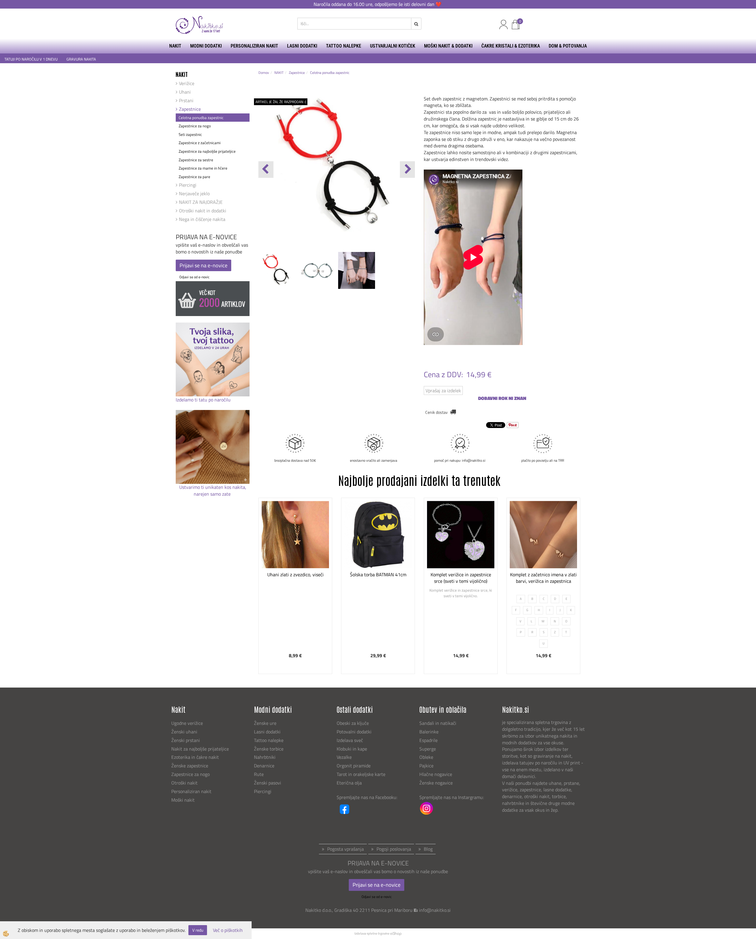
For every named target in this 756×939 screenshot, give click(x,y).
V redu (197, 930)
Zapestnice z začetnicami (200, 143)
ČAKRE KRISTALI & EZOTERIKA (510, 46)
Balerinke (429, 731)
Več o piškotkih (228, 930)
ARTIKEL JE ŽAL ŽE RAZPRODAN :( (280, 102)
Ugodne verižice (187, 723)
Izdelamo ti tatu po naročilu (204, 399)
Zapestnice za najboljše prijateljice (207, 151)
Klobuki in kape (352, 748)
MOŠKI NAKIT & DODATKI (448, 46)
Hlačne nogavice (435, 774)
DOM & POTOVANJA (568, 46)
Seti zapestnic (190, 134)
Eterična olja (349, 782)
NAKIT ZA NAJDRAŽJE (201, 202)
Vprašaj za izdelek (443, 390)
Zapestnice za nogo (195, 126)
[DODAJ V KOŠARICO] (295, 571)
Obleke (426, 757)
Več (295, 556)
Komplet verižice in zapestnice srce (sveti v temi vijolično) (461, 578)
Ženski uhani (184, 731)
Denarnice (264, 765)
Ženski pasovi (268, 782)
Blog (428, 848)
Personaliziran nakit (191, 791)
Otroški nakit (184, 782)
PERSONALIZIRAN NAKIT (254, 46)
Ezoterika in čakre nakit (195, 757)
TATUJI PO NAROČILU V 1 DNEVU (31, 59)
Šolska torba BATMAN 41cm (378, 574)
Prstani (186, 100)
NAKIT (175, 46)
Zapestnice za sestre (196, 160)
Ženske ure (266, 723)
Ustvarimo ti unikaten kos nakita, (212, 487)
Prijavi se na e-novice (203, 265)
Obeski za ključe (353, 723)
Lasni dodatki (267, 731)
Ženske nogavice (436, 782)
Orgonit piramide (354, 765)
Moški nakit (183, 799)
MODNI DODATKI (206, 46)
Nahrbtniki (265, 757)
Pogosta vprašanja (345, 848)
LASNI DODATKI (302, 46)
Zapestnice (190, 109)
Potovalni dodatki (354, 731)
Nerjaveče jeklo (194, 193)
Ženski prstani (186, 740)
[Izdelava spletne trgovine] (396, 933)
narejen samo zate (213, 493)
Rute (259, 774)
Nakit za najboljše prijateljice (200, 748)
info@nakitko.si (435, 910)
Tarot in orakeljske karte (361, 774)
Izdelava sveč (350, 740)
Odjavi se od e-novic (194, 277)
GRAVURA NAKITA (81, 59)
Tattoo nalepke (269, 740)
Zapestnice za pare (194, 177)
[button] (407, 169)
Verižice (186, 83)
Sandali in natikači (438, 723)
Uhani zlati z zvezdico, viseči (295, 574)
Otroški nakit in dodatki (202, 210)
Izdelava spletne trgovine (372, 933)
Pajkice (426, 765)
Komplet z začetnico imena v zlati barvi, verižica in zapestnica (543, 578)
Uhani (185, 91)
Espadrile (428, 740)
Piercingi (187, 184)
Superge (427, 748)
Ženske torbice (269, 748)
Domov (263, 72)
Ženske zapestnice (190, 765)
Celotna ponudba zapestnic (201, 118)
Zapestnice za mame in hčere (203, 168)
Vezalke (344, 757)
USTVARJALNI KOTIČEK (392, 46)
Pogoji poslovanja (394, 848)
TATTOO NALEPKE (343, 46)
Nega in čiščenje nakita (202, 219)
